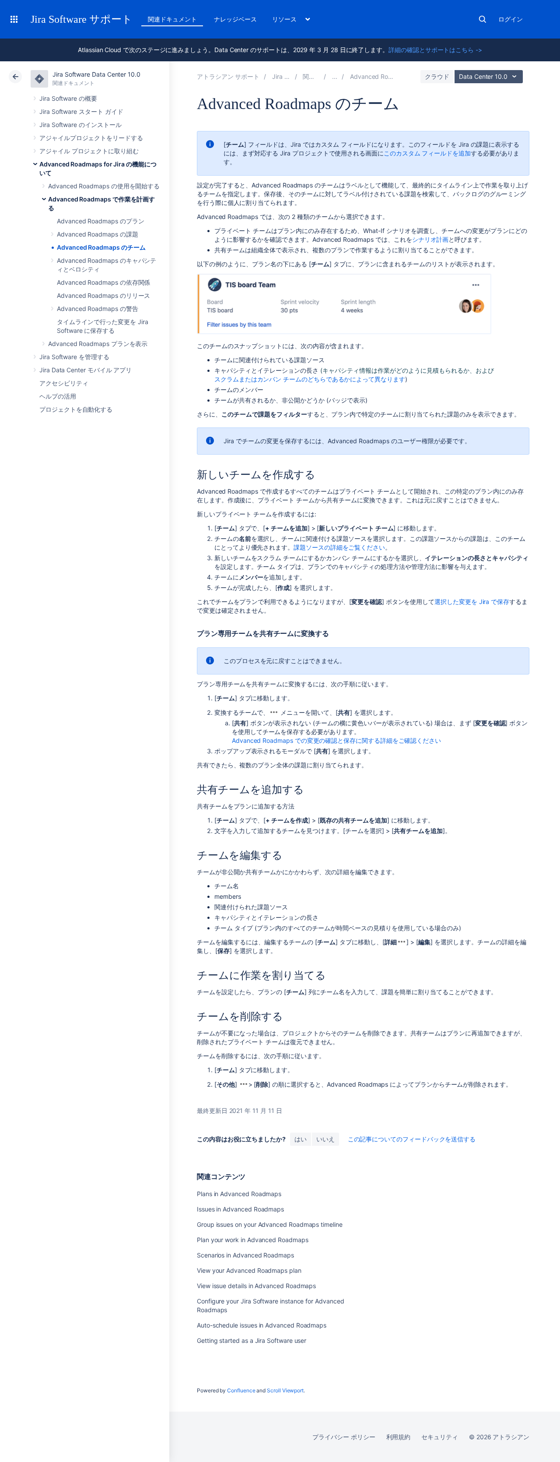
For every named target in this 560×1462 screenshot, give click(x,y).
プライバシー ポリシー (343, 1437)
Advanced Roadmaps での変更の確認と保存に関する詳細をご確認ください (336, 740)
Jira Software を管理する (74, 356)
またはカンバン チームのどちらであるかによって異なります (309, 379)
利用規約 (398, 1437)
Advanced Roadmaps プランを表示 (97, 343)
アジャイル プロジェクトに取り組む (89, 151)
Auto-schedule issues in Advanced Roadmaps (261, 1325)
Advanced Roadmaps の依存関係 (103, 282)
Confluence (241, 1390)
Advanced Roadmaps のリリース (103, 295)
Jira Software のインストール (80, 124)
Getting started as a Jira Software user (251, 1340)
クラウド (437, 76)
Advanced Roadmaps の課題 (97, 234)
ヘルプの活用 (57, 396)
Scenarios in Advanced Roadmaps (245, 1255)
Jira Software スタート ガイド (81, 111)
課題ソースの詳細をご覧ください (339, 547)
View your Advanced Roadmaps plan (249, 1270)
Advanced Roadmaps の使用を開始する (104, 186)
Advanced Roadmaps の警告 (97, 308)
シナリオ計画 (430, 239)
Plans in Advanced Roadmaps (239, 1193)
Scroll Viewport (285, 1390)
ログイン (510, 19)
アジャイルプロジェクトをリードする (91, 137)
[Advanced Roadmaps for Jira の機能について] (334, 76)
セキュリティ (439, 1437)
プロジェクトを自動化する (75, 409)
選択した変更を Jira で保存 (471, 601)
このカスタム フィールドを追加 (427, 153)
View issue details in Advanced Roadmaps (256, 1285)
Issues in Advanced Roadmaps (240, 1209)
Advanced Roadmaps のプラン (100, 221)
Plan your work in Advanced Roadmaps (252, 1239)
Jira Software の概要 (68, 98)
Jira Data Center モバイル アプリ (85, 370)
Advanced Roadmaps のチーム (101, 247)
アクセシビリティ (63, 383)
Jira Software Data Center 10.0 (96, 74)
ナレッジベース (235, 19)
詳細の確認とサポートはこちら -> (435, 49)
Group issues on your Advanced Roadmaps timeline (270, 1224)
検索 (483, 19)
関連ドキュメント (172, 19)
